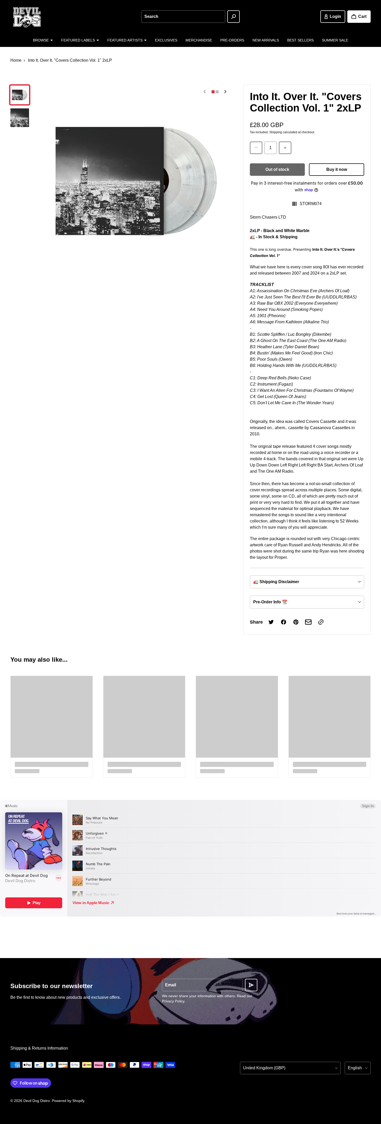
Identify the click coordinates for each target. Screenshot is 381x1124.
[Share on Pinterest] (296, 622)
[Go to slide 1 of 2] (19, 95)
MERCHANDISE (199, 40)
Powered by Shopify (68, 1101)
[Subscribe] (251, 985)
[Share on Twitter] (271, 622)
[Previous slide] (205, 92)
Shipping (275, 132)
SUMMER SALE (335, 40)
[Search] (233, 16)
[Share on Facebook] (283, 622)
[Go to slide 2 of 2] (19, 117)
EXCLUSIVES (166, 40)
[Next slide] (225, 92)
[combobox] (183, 16)
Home (16, 60)
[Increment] (285, 148)
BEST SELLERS (300, 40)
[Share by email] (308, 622)
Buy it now (336, 169)
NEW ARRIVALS (265, 40)
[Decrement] (256, 148)
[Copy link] (321, 622)
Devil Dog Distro (36, 1101)
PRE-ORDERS (232, 40)
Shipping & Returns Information (39, 1048)
